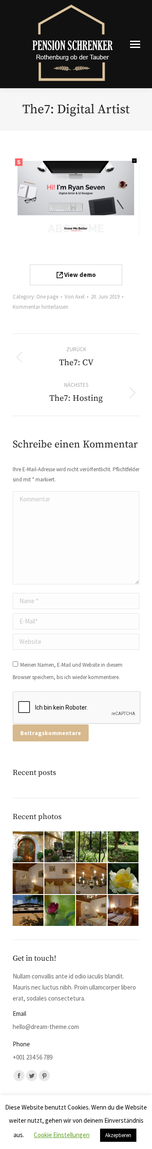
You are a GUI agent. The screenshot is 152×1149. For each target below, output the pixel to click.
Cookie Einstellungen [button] (62, 1135)
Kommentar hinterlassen (40, 306)
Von (74, 296)
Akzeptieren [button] (118, 1135)
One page (47, 296)
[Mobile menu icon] (135, 44)
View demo (79, 275)
